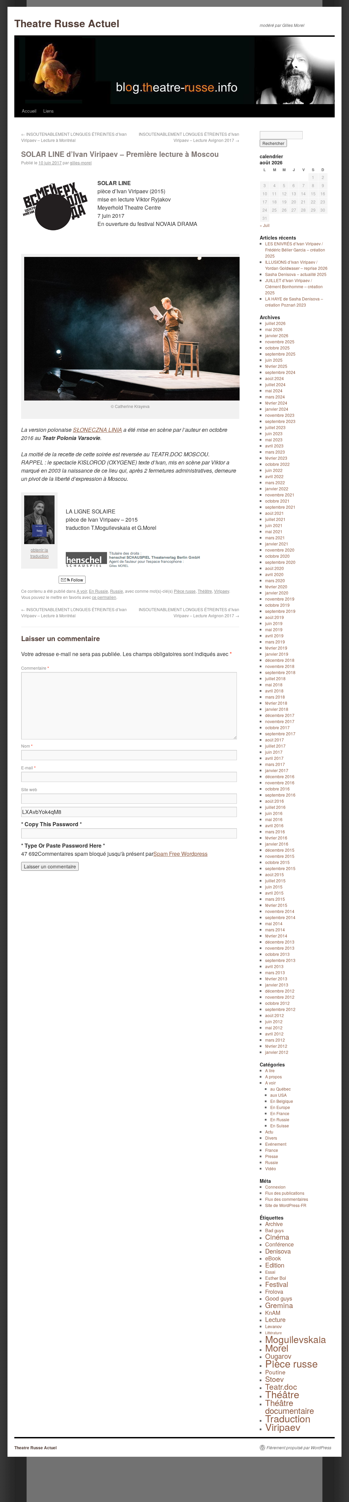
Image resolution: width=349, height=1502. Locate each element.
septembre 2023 (280, 421)
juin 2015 (274, 886)
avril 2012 (274, 1033)
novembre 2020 (279, 550)
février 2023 (276, 458)
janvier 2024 (276, 409)
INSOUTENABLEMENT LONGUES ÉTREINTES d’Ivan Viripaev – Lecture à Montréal (74, 137)
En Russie (98, 591)
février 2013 (276, 978)
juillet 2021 (275, 519)
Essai (270, 1272)
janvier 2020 (276, 592)
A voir (82, 591)
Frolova (274, 1291)
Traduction (287, 1418)
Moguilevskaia (295, 1339)
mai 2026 (274, 329)
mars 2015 (275, 899)
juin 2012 (274, 1021)
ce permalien (104, 597)
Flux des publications (284, 1193)
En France (279, 1113)
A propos (273, 1076)
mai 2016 (274, 819)
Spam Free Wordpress (180, 854)
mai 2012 (274, 1027)
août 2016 (274, 801)
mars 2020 (275, 580)
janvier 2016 (276, 844)
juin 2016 (274, 813)
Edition (274, 1264)
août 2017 (274, 739)
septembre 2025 (280, 354)
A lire (270, 1070)
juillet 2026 (275, 323)
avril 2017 (274, 758)
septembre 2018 (280, 672)
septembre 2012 (280, 1009)
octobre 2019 (277, 605)
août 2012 (274, 1015)
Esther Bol (275, 1278)
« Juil (265, 225)
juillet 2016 (275, 807)
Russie (116, 591)
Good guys (278, 1298)
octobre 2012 (277, 1003)
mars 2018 (275, 697)
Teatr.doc (281, 1386)
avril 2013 (274, 966)
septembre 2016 (280, 795)
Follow (76, 580)
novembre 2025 (279, 341)
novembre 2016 (279, 782)
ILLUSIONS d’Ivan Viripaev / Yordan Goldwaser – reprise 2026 (296, 265)
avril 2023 (274, 445)
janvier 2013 (276, 984)
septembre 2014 (280, 917)
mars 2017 (275, 764)
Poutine (275, 1372)
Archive (274, 1223)
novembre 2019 (279, 599)
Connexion (275, 1187)
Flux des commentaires (286, 1199)
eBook (273, 1258)
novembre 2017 (279, 721)
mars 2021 (275, 537)
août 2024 (274, 378)
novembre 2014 (279, 911)
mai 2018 (274, 684)
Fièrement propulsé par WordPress (299, 1447)
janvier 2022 (276, 488)
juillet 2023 (275, 427)
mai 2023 (274, 439)
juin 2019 (274, 623)
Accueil (29, 111)
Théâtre (205, 591)
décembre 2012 (279, 991)
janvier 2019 (276, 654)
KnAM (272, 1312)
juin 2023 (274, 433)
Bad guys (274, 1230)
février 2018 (276, 703)
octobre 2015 (277, 862)
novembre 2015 (279, 856)
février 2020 (276, 586)
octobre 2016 (277, 788)
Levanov (273, 1326)
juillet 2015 (275, 880)
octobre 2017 (277, 727)
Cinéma (277, 1236)
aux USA (278, 1095)
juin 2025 (274, 360)
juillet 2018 (275, 678)
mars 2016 (275, 831)
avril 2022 (274, 476)
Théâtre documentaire (289, 1406)
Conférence (279, 1244)
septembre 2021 (280, 507)
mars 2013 (275, 972)
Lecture (275, 1319)
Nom (27, 746)
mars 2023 (275, 452)
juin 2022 (274, 470)
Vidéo (270, 1168)
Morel (276, 1347)
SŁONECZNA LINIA (97, 430)
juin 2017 (274, 752)
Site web (29, 789)
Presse (271, 1156)
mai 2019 (274, 629)
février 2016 (276, 837)
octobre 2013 (277, 954)
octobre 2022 (277, 464)
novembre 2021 (279, 494)
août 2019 (274, 617)
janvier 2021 (276, 543)
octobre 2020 (277, 556)
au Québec (280, 1089)
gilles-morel (81, 162)
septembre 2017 (280, 733)
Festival (276, 1284)
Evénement (275, 1144)
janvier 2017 (276, 770)
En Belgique (281, 1101)
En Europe (280, 1107)
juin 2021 (274, 525)
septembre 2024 (280, 372)
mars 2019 (275, 641)
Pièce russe (185, 591)
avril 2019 (274, 635)
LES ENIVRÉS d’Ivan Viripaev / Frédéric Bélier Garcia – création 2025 (295, 250)
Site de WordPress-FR (285, 1205)
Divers (271, 1138)
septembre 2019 (280, 611)
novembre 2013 (279, 948)
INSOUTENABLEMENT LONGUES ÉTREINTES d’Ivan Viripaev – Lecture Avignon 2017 (189, 137)
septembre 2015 (280, 868)
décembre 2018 (279, 660)
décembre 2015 (279, 850)
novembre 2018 (279, 666)
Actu (269, 1131)
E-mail (28, 767)
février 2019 (276, 648)
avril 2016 (274, 825)
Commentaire (35, 668)
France (271, 1150)
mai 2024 (274, 390)
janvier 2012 (276, 1052)
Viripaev (221, 591)
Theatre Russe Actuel (66, 23)
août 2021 (274, 513)
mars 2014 (275, 929)
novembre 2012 (279, 997)
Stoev (274, 1379)
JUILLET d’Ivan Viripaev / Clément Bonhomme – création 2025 (294, 286)
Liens (48, 111)
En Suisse (279, 1125)
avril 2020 (274, 574)
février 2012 (276, 1046)
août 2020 (274, 568)
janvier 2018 (276, 709)
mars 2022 (275, 482)
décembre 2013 (279, 942)
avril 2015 (274, 893)
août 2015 (274, 874)
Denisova (278, 1250)
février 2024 (276, 403)
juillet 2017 (275, 746)
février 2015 (276, 905)
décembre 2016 (279, 776)
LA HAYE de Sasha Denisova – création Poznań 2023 (294, 302)
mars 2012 (275, 1040)
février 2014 (276, 935)
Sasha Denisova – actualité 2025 (296, 274)
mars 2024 (275, 396)
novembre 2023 (279, 415)
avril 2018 (274, 690)
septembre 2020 (280, 562)
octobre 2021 (277, 501)
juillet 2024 (275, 384)
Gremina (279, 1305)
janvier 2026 (276, 335)
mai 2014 (274, 923)
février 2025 (276, 366)
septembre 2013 (280, 960)
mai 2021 (274, 531)
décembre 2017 (279, 715)
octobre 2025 (277, 347)
